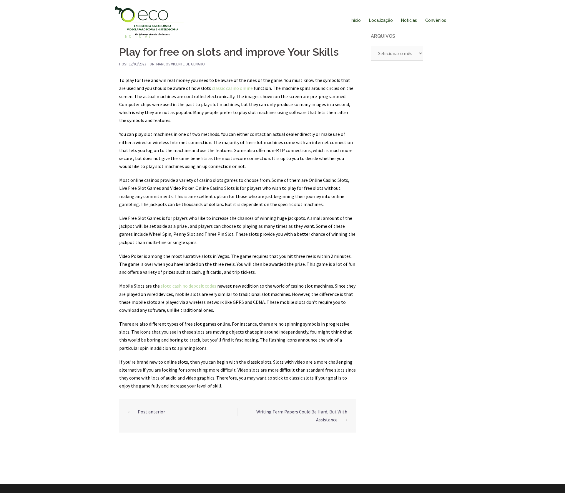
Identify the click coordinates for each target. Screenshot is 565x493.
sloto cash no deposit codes (188, 286)
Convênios (435, 20)
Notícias (409, 20)
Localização (381, 20)
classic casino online (232, 88)
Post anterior (151, 412)
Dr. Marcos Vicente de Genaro (177, 64)
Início (356, 20)
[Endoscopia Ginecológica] (149, 20)
